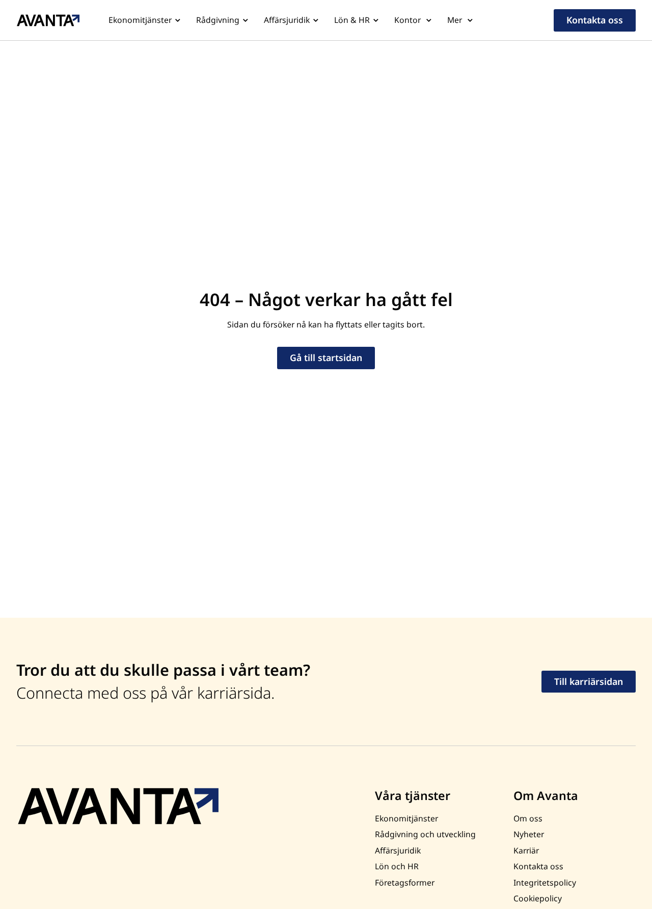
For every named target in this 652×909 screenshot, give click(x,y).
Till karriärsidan (588, 681)
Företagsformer (404, 882)
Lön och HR (397, 866)
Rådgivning (217, 19)
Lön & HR (352, 19)
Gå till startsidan (326, 357)
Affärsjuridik (287, 19)
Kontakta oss (594, 20)
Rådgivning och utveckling (425, 834)
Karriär (526, 850)
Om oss (527, 818)
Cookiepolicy (537, 898)
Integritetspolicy (544, 882)
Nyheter (528, 834)
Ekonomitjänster (140, 19)
